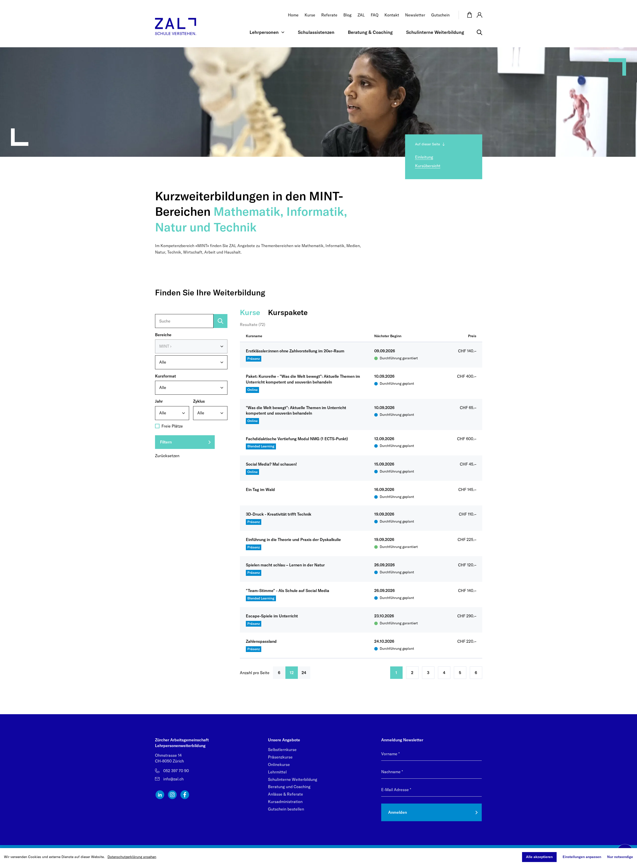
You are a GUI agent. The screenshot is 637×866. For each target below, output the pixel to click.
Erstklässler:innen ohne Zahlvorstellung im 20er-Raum (295, 350)
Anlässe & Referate (285, 794)
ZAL (361, 14)
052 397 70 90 (176, 770)
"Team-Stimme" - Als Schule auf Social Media (287, 590)
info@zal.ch (173, 778)
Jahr (159, 401)
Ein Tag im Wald (260, 489)
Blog (347, 14)
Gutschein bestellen (286, 809)
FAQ (374, 14)
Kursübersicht (427, 165)
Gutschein (440, 14)
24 (304, 672)
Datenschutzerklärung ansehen (131, 857)
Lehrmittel (277, 771)
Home (293, 14)
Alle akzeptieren (539, 857)
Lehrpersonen (264, 32)
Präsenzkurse (280, 757)
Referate (329, 14)
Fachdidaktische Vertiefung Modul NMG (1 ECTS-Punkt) (297, 438)
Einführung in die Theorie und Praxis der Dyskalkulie (293, 539)
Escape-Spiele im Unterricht (272, 615)
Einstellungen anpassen (582, 857)
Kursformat (165, 376)
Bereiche (163, 334)
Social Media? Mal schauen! (271, 464)
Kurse (310, 14)
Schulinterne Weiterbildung (435, 32)
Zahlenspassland (261, 641)
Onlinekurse (279, 764)
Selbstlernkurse (282, 749)
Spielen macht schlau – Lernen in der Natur (285, 564)
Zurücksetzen (167, 455)
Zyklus (199, 401)
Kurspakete (288, 312)
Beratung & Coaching (370, 32)
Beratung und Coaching (289, 786)
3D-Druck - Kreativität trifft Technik (278, 514)
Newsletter (415, 14)
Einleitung (424, 157)
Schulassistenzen (316, 32)
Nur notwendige (620, 857)
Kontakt (391, 14)
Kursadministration (285, 801)
